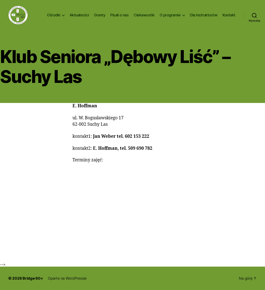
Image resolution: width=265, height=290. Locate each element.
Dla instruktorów (203, 15)
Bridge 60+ (33, 278)
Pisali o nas (119, 15)
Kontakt (229, 15)
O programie (170, 15)
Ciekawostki (144, 15)
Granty (99, 15)
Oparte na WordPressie (67, 278)
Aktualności (79, 15)
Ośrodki (53, 15)
